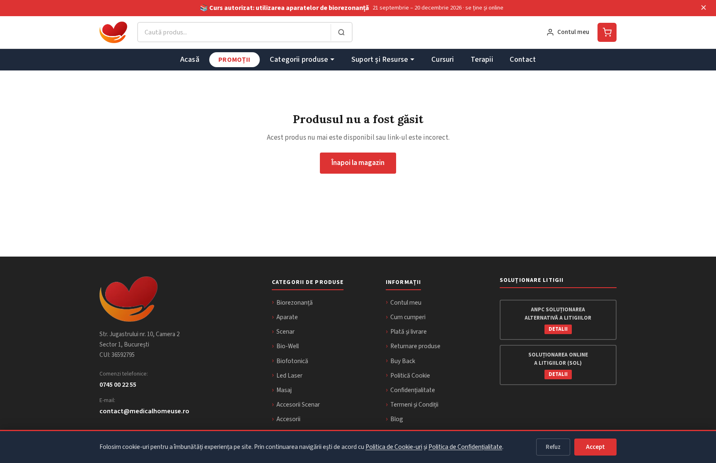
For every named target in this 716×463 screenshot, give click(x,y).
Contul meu (405, 302)
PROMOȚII (234, 59)
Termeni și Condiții (414, 404)
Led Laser (289, 375)
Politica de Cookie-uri (393, 446)
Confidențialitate (412, 390)
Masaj (284, 390)
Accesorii (288, 419)
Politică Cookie (410, 375)
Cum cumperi (408, 317)
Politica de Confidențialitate (465, 446)
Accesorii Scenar (298, 404)
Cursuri (442, 59)
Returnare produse (415, 346)
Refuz (553, 447)
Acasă (189, 59)
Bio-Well (287, 346)
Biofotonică (292, 361)
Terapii (482, 59)
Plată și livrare (408, 331)
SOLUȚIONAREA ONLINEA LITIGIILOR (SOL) (558, 364)
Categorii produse (299, 59)
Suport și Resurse (379, 59)
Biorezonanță (294, 302)
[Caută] (341, 32)
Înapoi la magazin (358, 163)
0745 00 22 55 (117, 384)
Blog (396, 419)
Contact (523, 59)
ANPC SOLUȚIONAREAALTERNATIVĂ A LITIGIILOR (558, 319)
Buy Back (402, 361)
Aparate (287, 317)
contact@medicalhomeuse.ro (144, 411)
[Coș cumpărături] (607, 32)
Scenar (285, 331)
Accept (595, 447)
